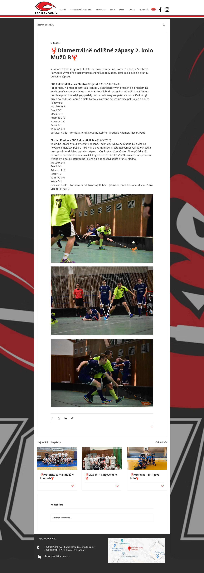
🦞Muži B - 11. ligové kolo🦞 (101, 476)
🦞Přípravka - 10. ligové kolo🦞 (144, 476)
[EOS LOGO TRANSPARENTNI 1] (153, 9)
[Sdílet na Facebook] (52, 418)
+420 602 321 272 (53, 546)
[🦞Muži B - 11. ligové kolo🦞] (102, 458)
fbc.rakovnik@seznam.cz (57, 556)
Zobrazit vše (161, 442)
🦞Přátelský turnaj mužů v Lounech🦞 (57, 476)
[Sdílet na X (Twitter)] (58, 418)
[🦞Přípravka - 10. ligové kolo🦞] (147, 458)
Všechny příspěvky (45, 25)
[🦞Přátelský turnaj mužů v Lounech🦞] (57, 458)
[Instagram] (167, 9)
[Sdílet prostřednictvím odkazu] (72, 418)
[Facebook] (160, 9)
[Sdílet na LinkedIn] (65, 418)
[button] (163, 25)
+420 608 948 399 (53, 550)
